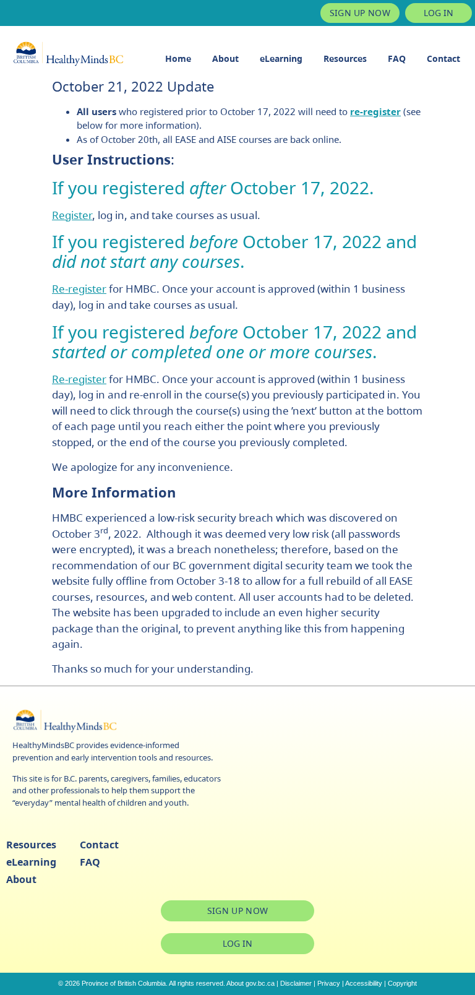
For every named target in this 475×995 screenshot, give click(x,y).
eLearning (281, 58)
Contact (443, 58)
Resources (345, 58)
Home (178, 58)
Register (72, 215)
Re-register (79, 289)
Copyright (402, 983)
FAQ (397, 58)
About (225, 58)
